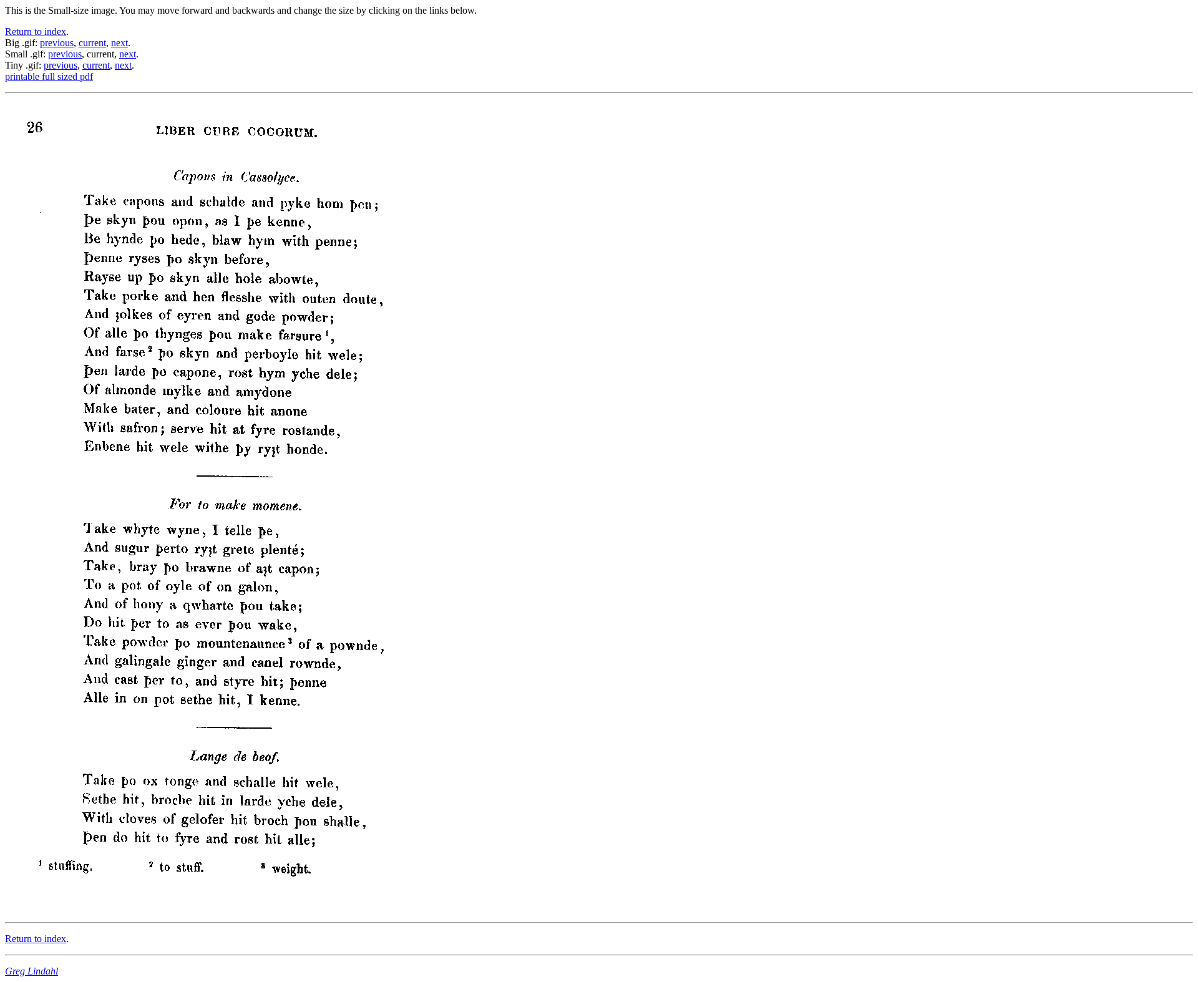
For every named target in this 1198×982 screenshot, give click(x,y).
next (119, 42)
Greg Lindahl (31, 971)
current (92, 42)
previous (57, 42)
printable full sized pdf (49, 76)
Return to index (35, 31)
